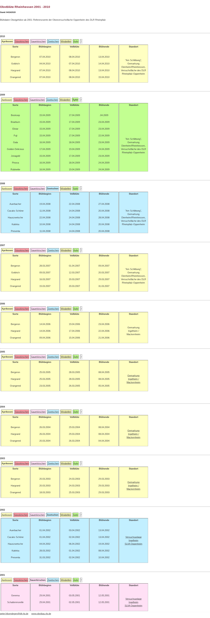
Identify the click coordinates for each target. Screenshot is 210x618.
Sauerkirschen (38, 41)
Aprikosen (7, 100)
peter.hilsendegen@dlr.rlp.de (14, 613)
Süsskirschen (22, 41)
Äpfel (75, 41)
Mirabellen (66, 41)
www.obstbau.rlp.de (41, 613)
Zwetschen (53, 41)
